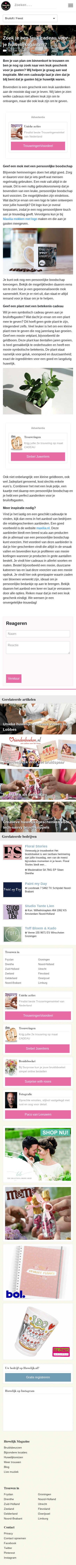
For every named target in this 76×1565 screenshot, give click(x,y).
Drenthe (9, 964)
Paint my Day (36, 884)
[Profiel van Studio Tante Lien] (12, 911)
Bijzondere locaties (15, 1452)
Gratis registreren (38, 1377)
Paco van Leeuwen (38, 1114)
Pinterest (9, 1552)
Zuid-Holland (12, 968)
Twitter (8, 1547)
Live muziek (11, 1471)
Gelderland (11, 978)
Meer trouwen (12, 1462)
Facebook (10, 1543)
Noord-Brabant (13, 982)
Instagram (10, 1557)
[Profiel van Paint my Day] (12, 889)
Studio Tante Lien (39, 906)
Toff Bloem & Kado (40, 928)
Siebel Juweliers (38, 456)
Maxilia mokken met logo (20, 219)
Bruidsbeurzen (13, 1447)
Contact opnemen (15, 1538)
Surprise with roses (38, 1081)
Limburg (42, 982)
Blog (6, 1466)
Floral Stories (36, 846)
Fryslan (9, 959)
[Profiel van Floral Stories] (12, 852)
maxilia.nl (43, 528)
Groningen (44, 959)
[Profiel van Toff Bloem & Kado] (12, 934)
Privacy (8, 1533)
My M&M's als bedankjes (25, 795)
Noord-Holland (46, 964)
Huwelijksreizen (13, 1457)
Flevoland (43, 973)
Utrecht (42, 968)
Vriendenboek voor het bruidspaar (33, 762)
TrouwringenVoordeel (38, 146)
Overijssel (43, 978)
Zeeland (9, 973)
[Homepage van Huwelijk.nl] (6, 6)
